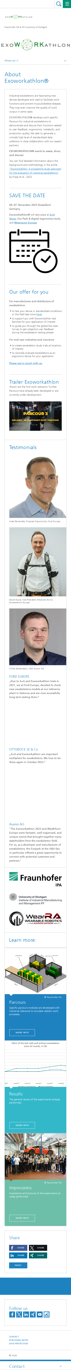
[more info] (35, 972)
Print (18, 1265)
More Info (22, 1218)
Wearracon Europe (25, 222)
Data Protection (18, 1343)
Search (59, 4)
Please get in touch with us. (25, 363)
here (38, 314)
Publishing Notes (18, 1340)
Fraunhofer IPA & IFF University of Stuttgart (26, 27)
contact (14, 1337)
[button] (18, 1248)
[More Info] (35, 1157)
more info (22, 1032)
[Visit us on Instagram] (47, 1314)
